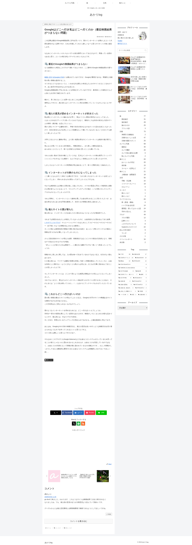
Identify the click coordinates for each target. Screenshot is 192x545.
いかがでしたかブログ (52, 222)
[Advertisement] (78, 383)
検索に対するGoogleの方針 (54, 77)
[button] (145, 50)
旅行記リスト (122, 43)
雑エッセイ (50, 360)
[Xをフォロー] (74, 424)
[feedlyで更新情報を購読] (78, 424)
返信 (109, 514)
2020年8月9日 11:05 (50, 497)
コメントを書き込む (78, 521)
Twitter (120, 41)
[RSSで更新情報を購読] (83, 424)
